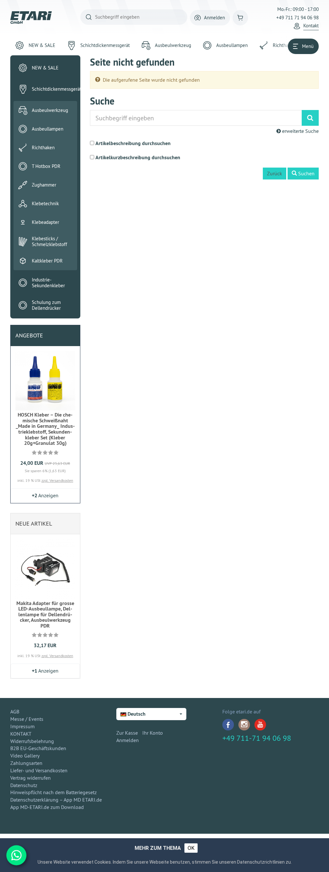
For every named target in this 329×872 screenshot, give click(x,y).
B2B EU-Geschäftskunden (38, 748)
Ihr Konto (152, 733)
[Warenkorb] (240, 17)
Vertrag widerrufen (30, 778)
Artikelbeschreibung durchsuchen (133, 143)
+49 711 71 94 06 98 (297, 17)
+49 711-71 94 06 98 (256, 738)
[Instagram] (244, 724)
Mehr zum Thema (158, 848)
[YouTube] (260, 724)
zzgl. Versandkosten (57, 480)
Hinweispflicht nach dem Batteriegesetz (53, 792)
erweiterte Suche (300, 131)
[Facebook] (228, 724)
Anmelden (127, 740)
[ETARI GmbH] (31, 17)
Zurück (274, 173)
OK (191, 848)
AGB (14, 711)
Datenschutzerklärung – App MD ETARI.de (56, 799)
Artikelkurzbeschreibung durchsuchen (137, 157)
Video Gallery (25, 755)
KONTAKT (20, 733)
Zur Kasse (127, 733)
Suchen (306, 173)
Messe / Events (26, 719)
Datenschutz (23, 785)
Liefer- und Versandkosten (38, 770)
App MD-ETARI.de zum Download (47, 807)
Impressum (22, 726)
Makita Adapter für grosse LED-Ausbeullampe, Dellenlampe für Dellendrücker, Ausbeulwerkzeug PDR (45, 614)
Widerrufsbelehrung (32, 741)
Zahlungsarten (26, 763)
